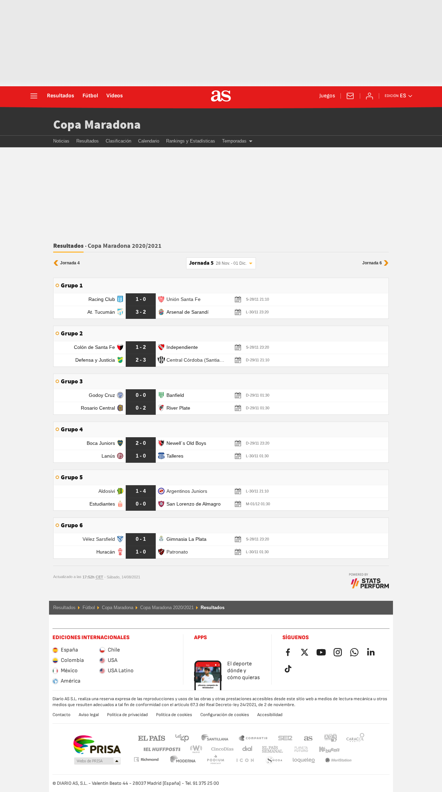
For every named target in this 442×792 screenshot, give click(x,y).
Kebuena (325, 749)
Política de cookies (174, 714)
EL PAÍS (151, 737)
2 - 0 (141, 443)
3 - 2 (141, 312)
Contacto (61, 714)
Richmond (353, 749)
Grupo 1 (72, 285)
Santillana (214, 737)
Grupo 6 (72, 525)
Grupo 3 (72, 381)
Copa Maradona (97, 125)
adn (330, 737)
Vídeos (114, 96)
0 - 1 (141, 539)
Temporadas (234, 141)
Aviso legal (89, 714)
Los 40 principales (182, 737)
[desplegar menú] (34, 96)
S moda (245, 760)
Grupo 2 (72, 333)
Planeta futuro (295, 749)
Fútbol (90, 96)
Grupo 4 (72, 429)
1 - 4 (141, 491)
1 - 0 (141, 299)
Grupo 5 (72, 477)
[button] (97, 761)
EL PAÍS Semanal (271, 749)
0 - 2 (141, 408)
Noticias (61, 141)
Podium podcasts (183, 760)
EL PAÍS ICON (215, 760)
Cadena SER (285, 737)
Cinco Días (220, 749)
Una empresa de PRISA (97, 744)
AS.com (308, 737)
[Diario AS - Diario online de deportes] (221, 95)
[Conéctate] (369, 96)
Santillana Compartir (253, 737)
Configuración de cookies (224, 714)
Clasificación (118, 141)
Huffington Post (161, 749)
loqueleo (274, 760)
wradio (198, 749)
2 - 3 (141, 360)
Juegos (327, 96)
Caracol (355, 737)
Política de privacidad (127, 714)
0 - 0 (141, 395)
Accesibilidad (269, 714)
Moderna (146, 759)
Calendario (148, 141)
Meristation (303, 760)
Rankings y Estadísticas (190, 141)
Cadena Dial (246, 749)
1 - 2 (141, 347)
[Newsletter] (350, 96)
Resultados (60, 96)
